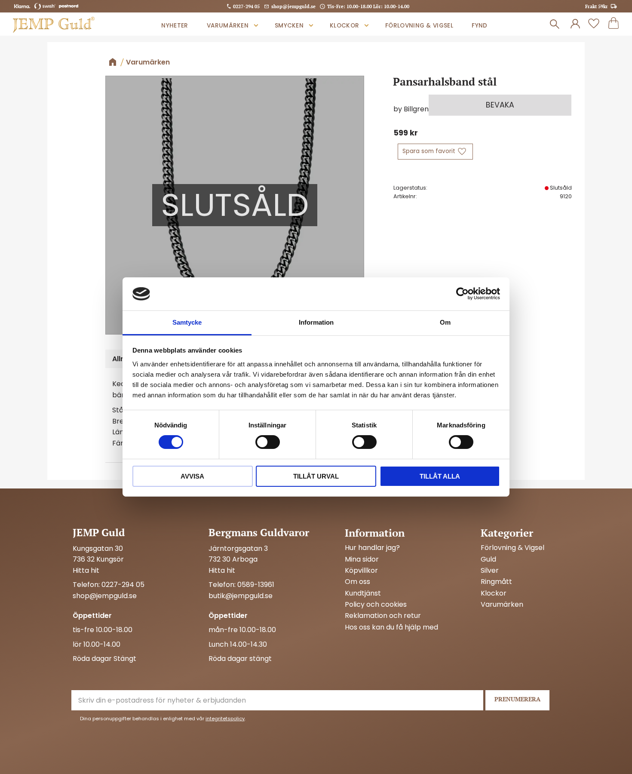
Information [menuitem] (375, 532)
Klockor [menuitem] (344, 26)
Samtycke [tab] (187, 322)
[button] (594, 24)
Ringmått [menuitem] (496, 582)
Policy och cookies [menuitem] (376, 604)
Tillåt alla (440, 476)
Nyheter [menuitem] (174, 26)
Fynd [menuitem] (479, 26)
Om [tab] (445, 322)
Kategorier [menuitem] (507, 532)
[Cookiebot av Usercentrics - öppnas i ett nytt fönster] (462, 293)
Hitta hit (86, 570)
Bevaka (500, 105)
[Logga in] (575, 24)
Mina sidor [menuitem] (362, 559)
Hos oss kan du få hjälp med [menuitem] (391, 627)
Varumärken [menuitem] (228, 26)
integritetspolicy (225, 718)
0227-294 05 (246, 6)
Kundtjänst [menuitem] (363, 593)
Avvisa (192, 476)
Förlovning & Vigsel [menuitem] (419, 26)
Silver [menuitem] (490, 570)
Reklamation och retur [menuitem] (383, 616)
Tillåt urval (316, 476)
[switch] (267, 442)
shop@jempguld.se (293, 6)
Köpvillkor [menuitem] (361, 570)
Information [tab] (316, 322)
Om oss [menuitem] (357, 582)
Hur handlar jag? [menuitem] (372, 548)
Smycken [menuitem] (289, 26)
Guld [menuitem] (488, 559)
